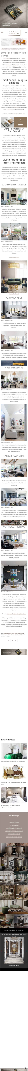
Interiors (19, 90)
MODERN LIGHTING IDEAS (14, 828)
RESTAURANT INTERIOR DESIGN (14, 831)
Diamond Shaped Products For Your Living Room (13, 761)
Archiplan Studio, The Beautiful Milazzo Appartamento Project (10, 806)
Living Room (15, 49)
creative (23, 58)
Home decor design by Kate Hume (16, 113)
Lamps (11, 49)
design (9, 62)
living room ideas (5, 636)
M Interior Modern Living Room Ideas (16, 614)
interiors (15, 64)
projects (19, 101)
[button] (26, 951)
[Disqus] (14, 676)
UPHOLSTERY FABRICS (14, 834)
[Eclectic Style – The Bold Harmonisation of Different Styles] (14, 772)
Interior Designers (5, 49)
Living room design (9, 634)
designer (16, 107)
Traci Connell (6, 58)
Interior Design (13, 48)
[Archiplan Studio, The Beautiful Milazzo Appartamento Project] (14, 795)
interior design (7, 633)
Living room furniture (19, 634)
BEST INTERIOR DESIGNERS (14, 837)
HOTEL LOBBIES (14, 825)
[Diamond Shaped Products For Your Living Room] (14, 751)
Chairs (2, 48)
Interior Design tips (21, 48)
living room (9, 109)
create (8, 64)
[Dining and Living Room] (14, 32)
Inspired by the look (14, 257)
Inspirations (7, 48)
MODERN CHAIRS (14, 822)
